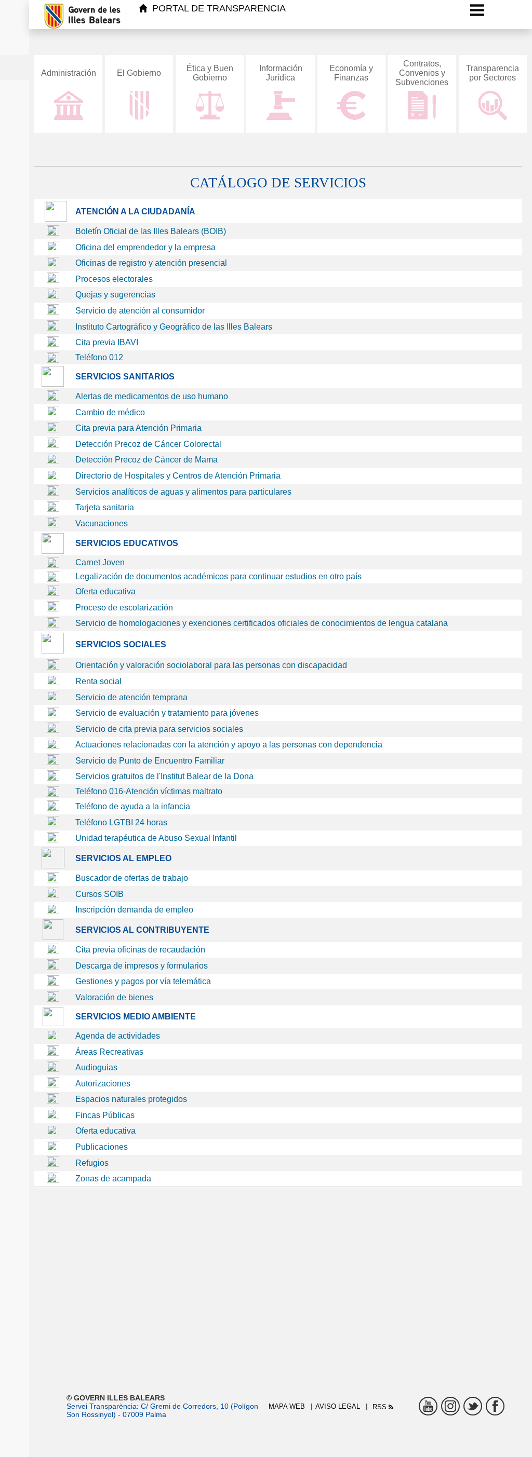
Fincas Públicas (105, 1115)
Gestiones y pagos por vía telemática (143, 981)
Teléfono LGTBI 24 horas (121, 822)
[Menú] (477, 10)
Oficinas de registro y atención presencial (151, 262)
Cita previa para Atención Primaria (138, 428)
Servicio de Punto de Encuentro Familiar (149, 760)
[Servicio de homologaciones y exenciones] (53, 650)
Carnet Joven (100, 562)
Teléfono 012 (99, 357)
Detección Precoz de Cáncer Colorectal (148, 444)
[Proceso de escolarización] (53, 624)
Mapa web (287, 1406)
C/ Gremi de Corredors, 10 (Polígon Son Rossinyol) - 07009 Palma (162, 1410)
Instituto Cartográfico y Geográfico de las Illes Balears (173, 326)
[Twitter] (472, 1406)
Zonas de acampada (113, 1178)
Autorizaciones (102, 1083)
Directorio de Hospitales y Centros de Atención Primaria (178, 475)
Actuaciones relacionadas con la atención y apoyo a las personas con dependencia (228, 744)
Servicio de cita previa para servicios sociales (159, 729)
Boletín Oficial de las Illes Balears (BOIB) (150, 231)
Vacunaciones (101, 523)
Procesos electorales (114, 279)
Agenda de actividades (117, 1035)
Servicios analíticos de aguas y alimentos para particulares (183, 491)
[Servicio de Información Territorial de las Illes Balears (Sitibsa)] (53, 343)
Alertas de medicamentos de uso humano (151, 396)
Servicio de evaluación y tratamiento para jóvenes (167, 713)
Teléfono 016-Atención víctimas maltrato (148, 791)
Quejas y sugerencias (115, 294)
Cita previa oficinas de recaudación (140, 949)
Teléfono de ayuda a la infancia (132, 806)
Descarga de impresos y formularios (141, 965)
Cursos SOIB (99, 894)
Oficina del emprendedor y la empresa (145, 247)
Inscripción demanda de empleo (134, 909)
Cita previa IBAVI (106, 342)
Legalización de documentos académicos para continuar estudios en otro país (218, 576)
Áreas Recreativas (109, 1051)
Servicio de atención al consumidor (140, 310)
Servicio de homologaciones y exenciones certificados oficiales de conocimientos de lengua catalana (261, 623)
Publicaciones (101, 1146)
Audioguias (96, 1067)
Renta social (98, 681)
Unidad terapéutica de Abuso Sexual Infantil (156, 838)
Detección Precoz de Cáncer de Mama (146, 459)
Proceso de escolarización (124, 607)
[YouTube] (428, 1406)
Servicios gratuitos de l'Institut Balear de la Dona (164, 776)
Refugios (92, 1163)
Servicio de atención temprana (131, 697)
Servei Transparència (101, 1406)
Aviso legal (337, 1406)
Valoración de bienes (114, 997)
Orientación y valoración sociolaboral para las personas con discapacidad (211, 665)
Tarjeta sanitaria (104, 507)
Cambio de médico (110, 412)
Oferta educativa (105, 591)
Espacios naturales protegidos (131, 1099)
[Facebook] (495, 1406)
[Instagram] (450, 1406)
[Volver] (39, 16)
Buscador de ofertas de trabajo (131, 878)
